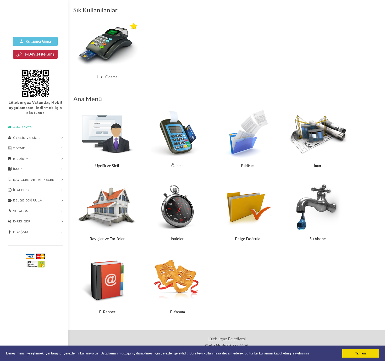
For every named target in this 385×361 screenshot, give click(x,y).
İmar (17, 169)
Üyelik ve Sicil (27, 138)
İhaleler (21, 190)
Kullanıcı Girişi (37, 41)
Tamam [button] (360, 353)
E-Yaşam (20, 232)
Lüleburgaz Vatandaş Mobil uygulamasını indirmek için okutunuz (35, 108)
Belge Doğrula (27, 200)
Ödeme (19, 148)
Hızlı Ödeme (107, 76)
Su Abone (22, 211)
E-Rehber (22, 221)
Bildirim (21, 159)
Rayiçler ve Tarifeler (33, 180)
